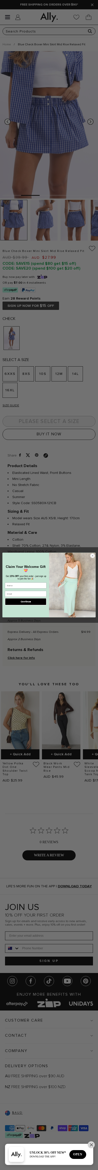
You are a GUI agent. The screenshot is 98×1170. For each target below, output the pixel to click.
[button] (91, 1144)
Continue (26, 601)
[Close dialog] (92, 556)
